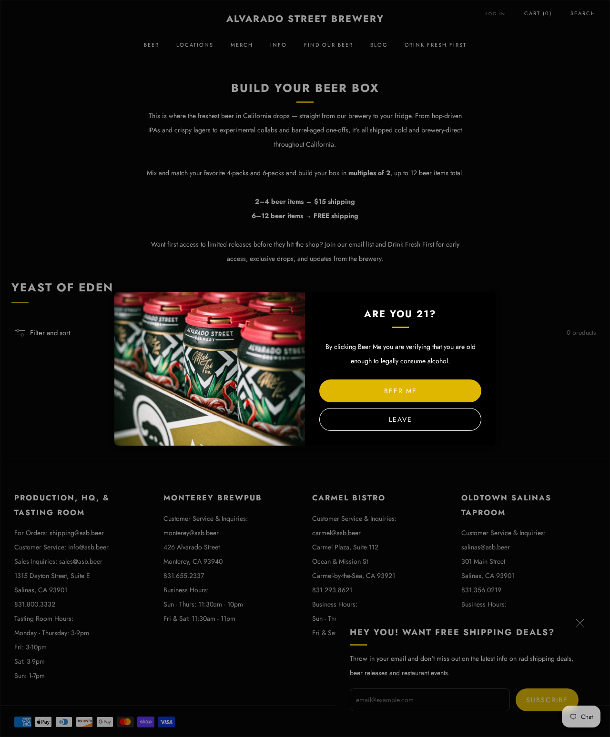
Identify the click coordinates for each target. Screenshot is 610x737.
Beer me (400, 391)
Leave (400, 419)
